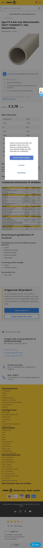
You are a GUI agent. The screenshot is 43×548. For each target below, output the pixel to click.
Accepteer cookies (21, 158)
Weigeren (21, 173)
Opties (21, 165)
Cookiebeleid (24, 151)
